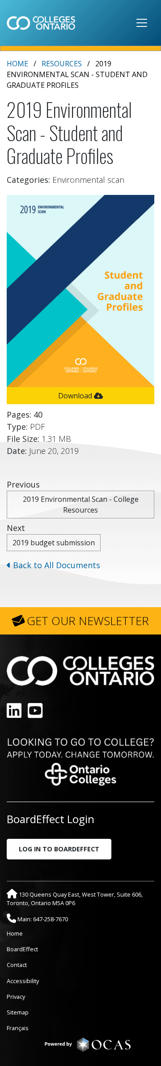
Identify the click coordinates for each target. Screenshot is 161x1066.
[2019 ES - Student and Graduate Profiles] (80, 290)
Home (17, 64)
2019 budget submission (54, 543)
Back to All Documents (55, 565)
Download (76, 396)
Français (18, 1028)
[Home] (41, 22)
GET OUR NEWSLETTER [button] (88, 620)
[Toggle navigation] (141, 23)
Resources (62, 64)
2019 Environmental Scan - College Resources (81, 504)
